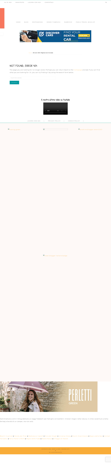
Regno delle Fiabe (33, 438)
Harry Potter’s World (17, 438)
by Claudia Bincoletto (55, 452)
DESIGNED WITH (65, 449)
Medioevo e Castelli (35, 436)
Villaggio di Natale (61, 438)
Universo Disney (65, 436)
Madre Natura (47, 438)
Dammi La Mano (55, 12)
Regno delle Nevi (96, 436)
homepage (78, 70)
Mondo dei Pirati (20, 436)
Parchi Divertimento (80, 436)
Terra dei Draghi (51, 436)
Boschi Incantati (6, 436)
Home (30, 52)
